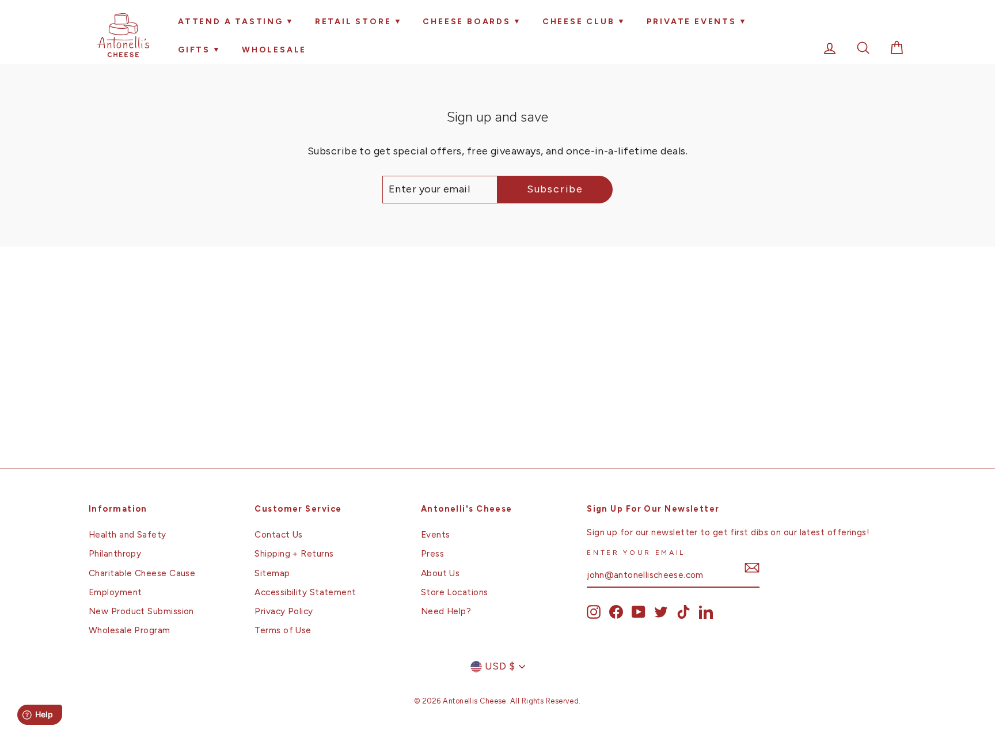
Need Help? (446, 611)
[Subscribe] (752, 567)
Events (435, 534)
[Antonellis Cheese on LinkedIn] (706, 612)
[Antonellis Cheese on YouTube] (638, 612)
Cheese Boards (466, 22)
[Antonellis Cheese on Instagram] (594, 612)
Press (432, 553)
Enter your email (636, 552)
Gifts (194, 50)
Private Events (691, 22)
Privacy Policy (284, 611)
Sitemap (272, 573)
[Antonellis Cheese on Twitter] (661, 612)
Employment (115, 592)
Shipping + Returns (294, 553)
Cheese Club (578, 22)
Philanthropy (115, 553)
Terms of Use (283, 630)
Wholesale (274, 50)
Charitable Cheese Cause (142, 573)
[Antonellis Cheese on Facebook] (616, 612)
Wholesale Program (129, 630)
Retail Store (353, 22)
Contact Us (279, 534)
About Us (440, 573)
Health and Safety (127, 534)
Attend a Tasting (230, 22)
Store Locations (454, 592)
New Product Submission (141, 611)
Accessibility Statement (305, 592)
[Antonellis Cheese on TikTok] (683, 612)
